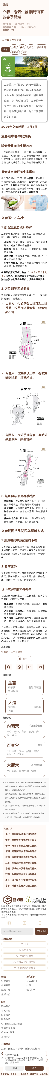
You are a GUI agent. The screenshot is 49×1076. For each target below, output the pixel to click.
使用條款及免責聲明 (11, 1023)
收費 (29, 985)
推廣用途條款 (8, 1028)
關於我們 (5, 1015)
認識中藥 (5, 989)
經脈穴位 (5, 994)
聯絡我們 (5, 1006)
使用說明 (31, 989)
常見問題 (5, 1010)
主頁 (7, 40)
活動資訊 (5, 981)
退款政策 (5, 1036)
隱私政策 (5, 1019)
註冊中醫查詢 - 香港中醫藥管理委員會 (21, 1048)
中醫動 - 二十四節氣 (11, 651)
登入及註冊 (32, 981)
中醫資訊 (16, 40)
